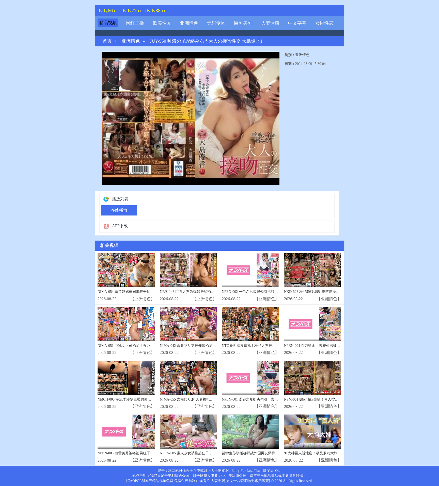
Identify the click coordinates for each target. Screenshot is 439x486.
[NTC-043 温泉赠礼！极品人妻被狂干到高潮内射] (250, 324)
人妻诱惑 (270, 23)
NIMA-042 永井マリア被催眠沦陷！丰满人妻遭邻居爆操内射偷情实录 (214, 346)
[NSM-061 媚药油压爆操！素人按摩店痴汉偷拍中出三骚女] (312, 378)
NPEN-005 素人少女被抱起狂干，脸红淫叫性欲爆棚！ (202, 453)
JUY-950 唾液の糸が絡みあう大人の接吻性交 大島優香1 (206, 41)
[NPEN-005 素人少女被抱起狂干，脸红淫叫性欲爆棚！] (188, 432)
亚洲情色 (189, 23)
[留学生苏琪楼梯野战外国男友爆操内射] (250, 432)
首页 (107, 41)
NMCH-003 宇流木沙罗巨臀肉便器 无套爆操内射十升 (139, 399)
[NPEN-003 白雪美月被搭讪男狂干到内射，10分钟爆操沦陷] (126, 432)
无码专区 (216, 23)
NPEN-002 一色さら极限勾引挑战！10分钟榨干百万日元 (266, 292)
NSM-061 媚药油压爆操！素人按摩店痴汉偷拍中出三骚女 (329, 399)
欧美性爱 (162, 23)
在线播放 (119, 210)
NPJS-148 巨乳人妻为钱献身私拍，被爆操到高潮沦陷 (201, 292)
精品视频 (108, 22)
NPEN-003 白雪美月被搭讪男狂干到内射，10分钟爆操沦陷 (143, 453)
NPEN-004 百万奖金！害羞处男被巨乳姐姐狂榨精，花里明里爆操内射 (339, 346)
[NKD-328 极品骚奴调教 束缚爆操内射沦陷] (312, 270)
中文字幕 (297, 23)
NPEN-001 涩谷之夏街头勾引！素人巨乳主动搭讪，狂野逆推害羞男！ (276, 399)
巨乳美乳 (243, 23)
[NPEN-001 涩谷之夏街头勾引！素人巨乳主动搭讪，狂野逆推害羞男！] (250, 378)
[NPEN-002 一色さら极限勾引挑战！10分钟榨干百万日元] (250, 270)
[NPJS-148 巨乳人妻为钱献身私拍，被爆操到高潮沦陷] (188, 270)
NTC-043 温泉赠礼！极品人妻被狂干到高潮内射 (259, 346)
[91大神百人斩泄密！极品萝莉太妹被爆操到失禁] (312, 432)
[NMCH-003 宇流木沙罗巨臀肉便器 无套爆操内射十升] (126, 378)
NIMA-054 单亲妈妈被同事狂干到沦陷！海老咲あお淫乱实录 (145, 292)
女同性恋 (324, 23)
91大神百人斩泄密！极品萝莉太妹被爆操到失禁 (321, 453)
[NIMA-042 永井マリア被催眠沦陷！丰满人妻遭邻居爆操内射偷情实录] (188, 324)
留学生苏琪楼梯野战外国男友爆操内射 (252, 453)
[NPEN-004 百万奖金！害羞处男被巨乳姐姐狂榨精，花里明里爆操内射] (312, 324)
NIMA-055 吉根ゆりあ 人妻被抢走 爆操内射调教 (198, 399)
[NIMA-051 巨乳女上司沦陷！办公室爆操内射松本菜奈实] (126, 324)
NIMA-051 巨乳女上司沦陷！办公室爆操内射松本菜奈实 (142, 346)
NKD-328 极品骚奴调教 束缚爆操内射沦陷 (317, 292)
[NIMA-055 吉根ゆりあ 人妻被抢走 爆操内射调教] (188, 378)
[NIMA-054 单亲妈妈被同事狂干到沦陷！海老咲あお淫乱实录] (126, 270)
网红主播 (135, 23)
